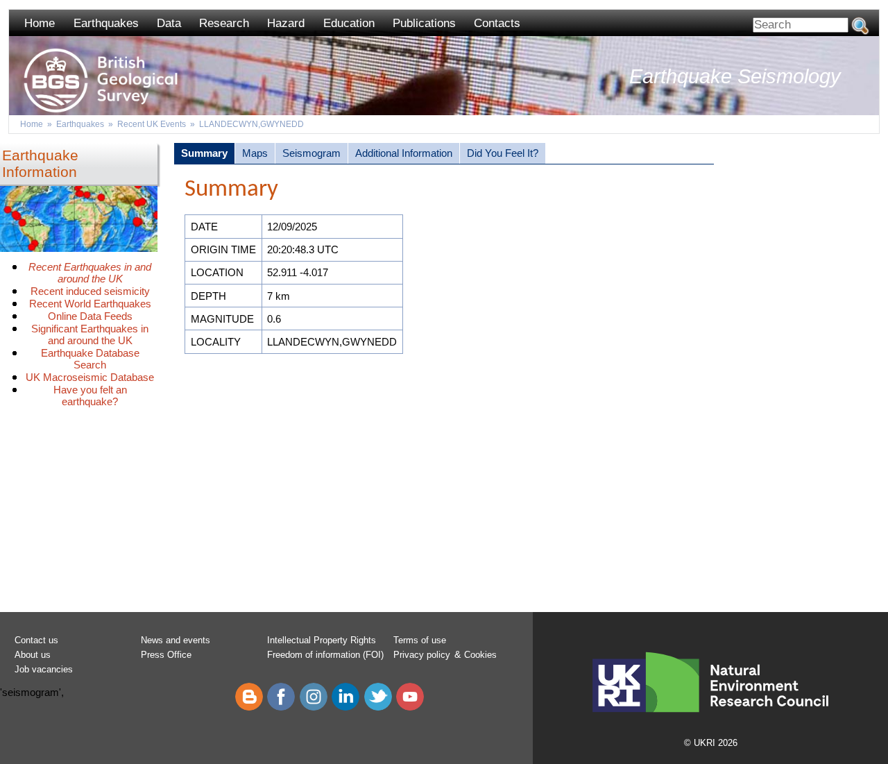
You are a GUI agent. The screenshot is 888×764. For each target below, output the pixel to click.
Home (39, 23)
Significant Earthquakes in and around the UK (89, 334)
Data (169, 23)
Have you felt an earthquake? (90, 395)
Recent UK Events (151, 124)
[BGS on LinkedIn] (345, 707)
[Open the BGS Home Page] (13, 39)
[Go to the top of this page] (13, 73)
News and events (175, 640)
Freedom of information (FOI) (325, 655)
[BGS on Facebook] (281, 707)
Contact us (36, 640)
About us (33, 655)
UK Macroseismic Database (90, 377)
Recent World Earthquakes (90, 303)
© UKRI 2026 (710, 743)
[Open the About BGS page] (13, 55)
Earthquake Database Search (90, 359)
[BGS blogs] (249, 707)
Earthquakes (106, 23)
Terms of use (419, 640)
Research (224, 23)
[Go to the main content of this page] (13, 107)
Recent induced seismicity (90, 291)
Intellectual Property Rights (321, 640)
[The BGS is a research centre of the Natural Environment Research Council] (710, 728)
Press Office (166, 655)
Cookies (480, 655)
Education (349, 23)
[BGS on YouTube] (410, 707)
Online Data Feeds (90, 316)
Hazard (286, 23)
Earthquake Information (40, 163)
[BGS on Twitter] (378, 707)
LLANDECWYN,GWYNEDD (251, 124)
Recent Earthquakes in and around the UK (89, 273)
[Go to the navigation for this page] (13, 90)
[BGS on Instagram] (313, 707)
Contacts (497, 23)
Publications (424, 23)
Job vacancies (44, 669)
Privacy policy (421, 655)
